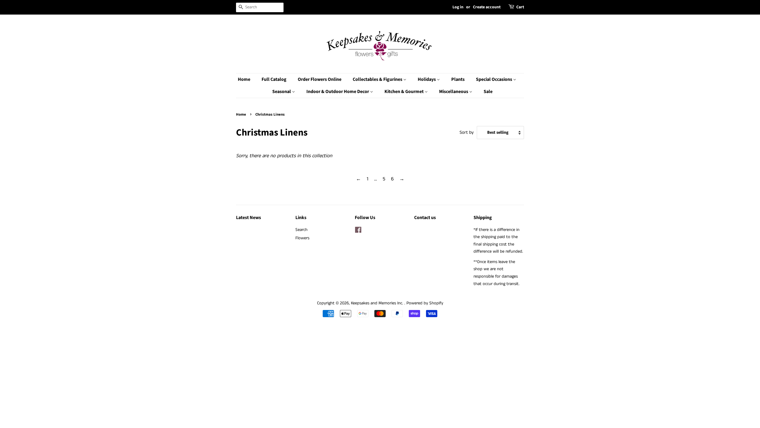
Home (244, 79)
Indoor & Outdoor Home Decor (338, 91)
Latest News (248, 217)
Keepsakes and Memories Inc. (377, 303)
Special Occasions (494, 79)
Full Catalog (274, 79)
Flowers (302, 238)
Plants (458, 79)
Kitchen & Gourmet (404, 91)
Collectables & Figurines (378, 79)
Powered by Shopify (424, 303)
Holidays (427, 79)
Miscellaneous (454, 91)
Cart (520, 7)
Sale (488, 91)
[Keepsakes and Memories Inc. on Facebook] (358, 231)
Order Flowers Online (319, 79)
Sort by (467, 132)
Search (301, 230)
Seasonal (282, 91)
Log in (457, 7)
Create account (487, 7)
